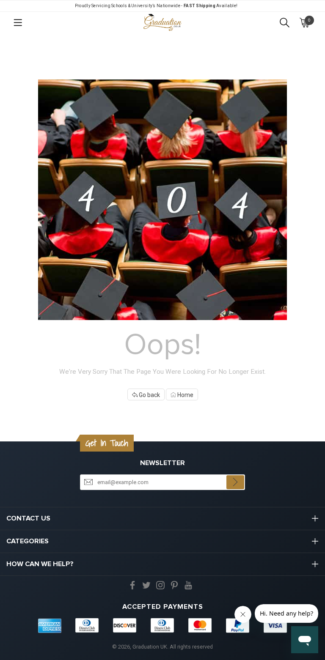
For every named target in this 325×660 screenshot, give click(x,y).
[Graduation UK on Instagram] (160, 584)
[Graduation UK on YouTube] (188, 584)
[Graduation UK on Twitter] (146, 584)
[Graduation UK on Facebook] (132, 584)
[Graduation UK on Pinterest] (174, 584)
